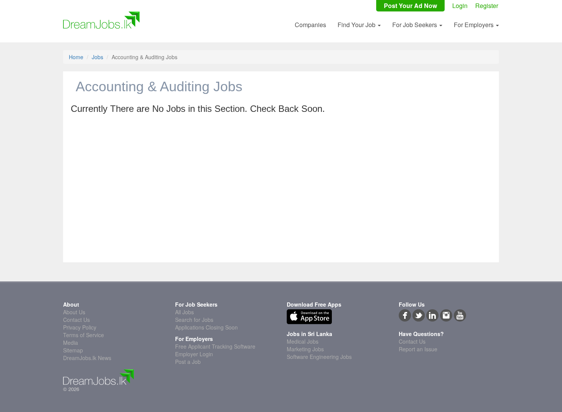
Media (70, 342)
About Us (74, 312)
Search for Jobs (194, 319)
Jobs (97, 57)
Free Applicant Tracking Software (215, 346)
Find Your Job (357, 24)
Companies (310, 24)
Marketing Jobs (305, 349)
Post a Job (188, 361)
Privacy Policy (79, 327)
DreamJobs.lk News (87, 358)
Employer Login (194, 354)
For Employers (474, 24)
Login (460, 6)
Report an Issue (418, 349)
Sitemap (73, 350)
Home (76, 57)
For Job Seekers (415, 24)
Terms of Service (83, 335)
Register (486, 6)
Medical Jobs (302, 341)
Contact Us (76, 319)
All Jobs (184, 312)
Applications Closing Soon (206, 327)
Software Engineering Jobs (319, 356)
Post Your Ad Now (410, 6)
